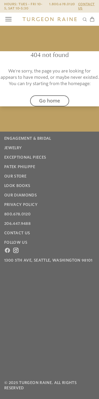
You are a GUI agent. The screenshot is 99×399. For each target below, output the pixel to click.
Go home (49, 100)
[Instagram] (16, 250)
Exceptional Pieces (25, 157)
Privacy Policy (20, 205)
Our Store (15, 176)
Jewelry (13, 148)
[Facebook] (7, 250)
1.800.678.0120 (62, 4)
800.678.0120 (17, 214)
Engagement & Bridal (27, 138)
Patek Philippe (19, 167)
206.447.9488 (17, 223)
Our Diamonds (20, 195)
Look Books (17, 186)
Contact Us (86, 6)
